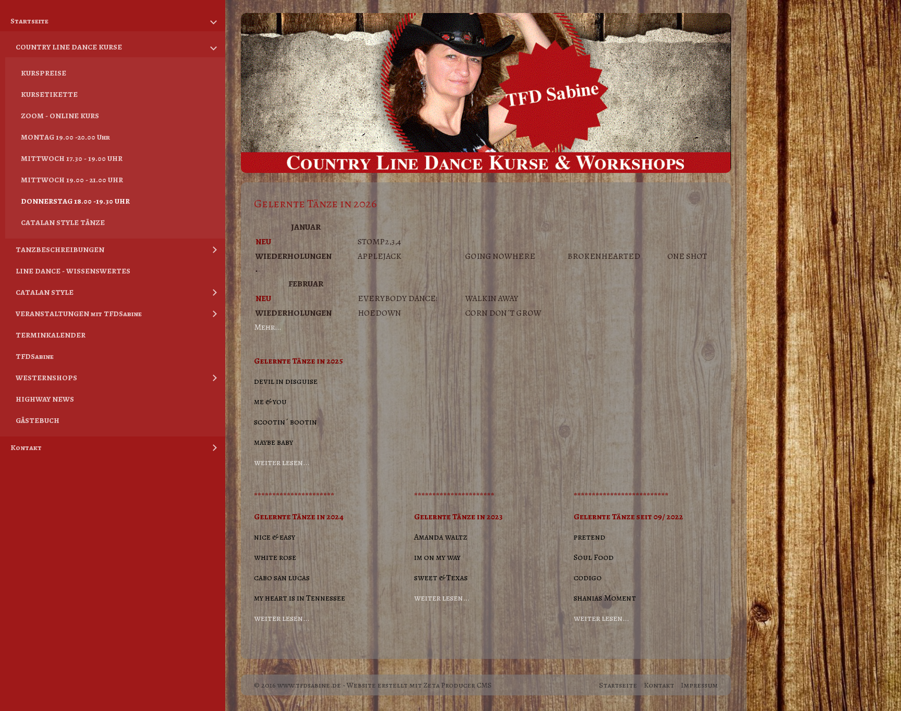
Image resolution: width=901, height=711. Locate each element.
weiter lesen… (281, 462)
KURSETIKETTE (49, 94)
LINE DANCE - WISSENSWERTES (73, 271)
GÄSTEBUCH (37, 420)
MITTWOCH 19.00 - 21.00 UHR (72, 179)
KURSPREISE (43, 73)
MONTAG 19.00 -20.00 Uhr (65, 137)
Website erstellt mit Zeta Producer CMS (419, 685)
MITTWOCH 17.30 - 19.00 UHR (72, 158)
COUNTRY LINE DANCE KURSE (69, 47)
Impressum (699, 685)
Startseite (29, 21)
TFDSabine (35, 356)
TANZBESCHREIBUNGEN (60, 249)
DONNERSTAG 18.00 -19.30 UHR (75, 201)
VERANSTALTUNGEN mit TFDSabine (79, 313)
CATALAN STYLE (45, 292)
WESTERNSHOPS (46, 377)
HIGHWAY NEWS (45, 399)
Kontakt (26, 447)
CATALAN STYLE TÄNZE (63, 222)
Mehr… (267, 327)
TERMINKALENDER (51, 335)
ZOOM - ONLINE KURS (60, 115)
